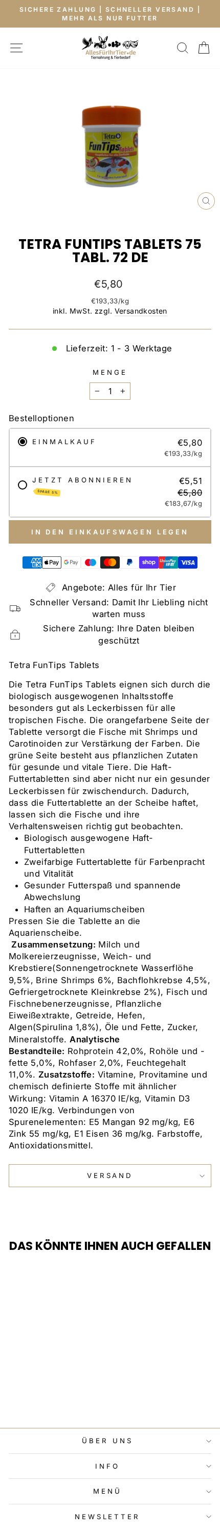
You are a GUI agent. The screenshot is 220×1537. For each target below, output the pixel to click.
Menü (107, 1491)
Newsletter (108, 1517)
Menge (110, 372)
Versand (110, 1175)
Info (107, 1466)
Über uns (107, 1441)
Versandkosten (141, 310)
